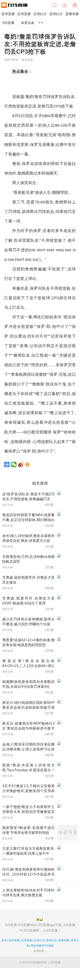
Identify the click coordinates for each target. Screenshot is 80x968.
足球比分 (39, 940)
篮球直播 (14, 940)
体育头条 (27, 23)
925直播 (8, 23)
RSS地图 (48, 945)
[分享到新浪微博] (21, 464)
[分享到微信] (14, 464)
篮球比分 (51, 940)
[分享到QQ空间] (27, 464)
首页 (4, 940)
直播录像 (63, 940)
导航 (75, 5)
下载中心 (65, 5)
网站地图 (36, 945)
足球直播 (26, 940)
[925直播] (14, 5)
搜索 (54, 5)
